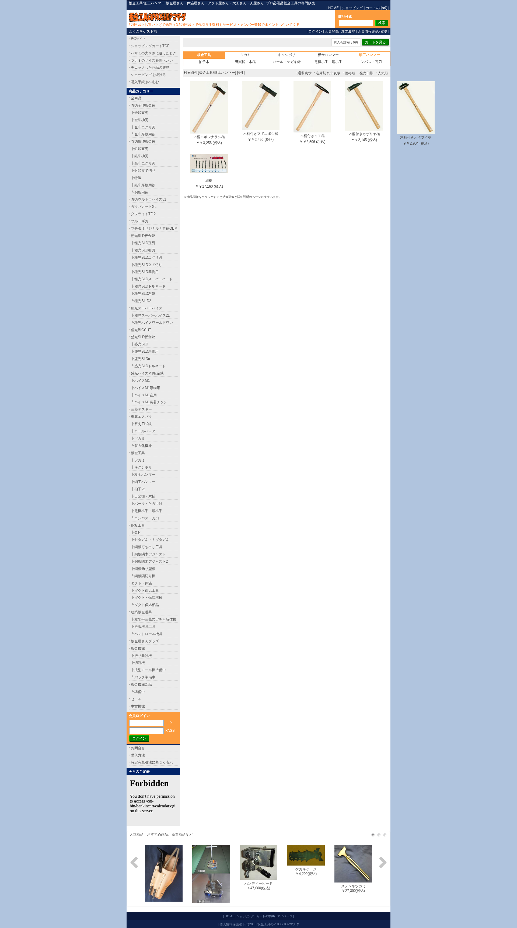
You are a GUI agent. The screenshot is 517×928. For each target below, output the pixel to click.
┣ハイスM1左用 (144, 395)
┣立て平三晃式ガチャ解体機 (153, 619)
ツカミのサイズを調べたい (152, 60)
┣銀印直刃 (139, 149)
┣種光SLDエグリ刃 (146, 257)
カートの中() (376, 8)
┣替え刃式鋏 (141, 424)
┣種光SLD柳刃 (143, 250)
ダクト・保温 (141, 583)
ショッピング (352, 8)
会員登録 (332, 31)
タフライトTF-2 (143, 214)
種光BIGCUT (141, 330)
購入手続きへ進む (145, 82)
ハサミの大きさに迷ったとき (153, 53)
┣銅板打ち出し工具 (146, 547)
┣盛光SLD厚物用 (145, 351)
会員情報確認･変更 (372, 31)
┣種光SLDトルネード (148, 286)
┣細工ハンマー (143, 482)
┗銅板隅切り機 (143, 576)
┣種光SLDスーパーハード (152, 279)
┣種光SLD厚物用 (145, 272)
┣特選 (136, 178)
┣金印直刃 (139, 113)
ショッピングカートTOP (150, 46)
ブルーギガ (139, 221)
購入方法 (138, 755)
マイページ (284, 916)
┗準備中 (138, 692)
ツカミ (245, 55)
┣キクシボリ (141, 467)
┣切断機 (138, 663)
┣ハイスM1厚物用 (145, 388)
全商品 (136, 98)
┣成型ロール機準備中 (148, 670)
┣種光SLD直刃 (143, 243)
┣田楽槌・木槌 (143, 496)
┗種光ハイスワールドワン (152, 323)
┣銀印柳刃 (139, 156)
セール (136, 699)
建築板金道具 (141, 612)
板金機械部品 (141, 684)
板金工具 (138, 453)
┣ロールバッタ (143, 431)
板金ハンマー (328, 55)
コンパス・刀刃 (369, 62)
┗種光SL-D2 (141, 301)
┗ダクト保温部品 (145, 605)
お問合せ (138, 748)
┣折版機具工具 (143, 627)
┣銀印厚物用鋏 (143, 185)
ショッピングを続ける (148, 75)
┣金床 (136, 532)
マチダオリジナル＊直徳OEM (154, 228)
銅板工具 (138, 525)
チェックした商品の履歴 (150, 67)
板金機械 (138, 648)
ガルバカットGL (143, 207)
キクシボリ (286, 55)
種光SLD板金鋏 (143, 236)
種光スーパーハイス (146, 308)
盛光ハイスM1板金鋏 (147, 373)
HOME (333, 8)
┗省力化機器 (141, 446)
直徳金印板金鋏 (143, 105)
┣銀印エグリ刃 (143, 163)
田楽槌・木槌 (245, 62)
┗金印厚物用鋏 (143, 134)
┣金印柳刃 (139, 120)
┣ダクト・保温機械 (146, 598)
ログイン (315, 31)
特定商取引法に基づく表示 (152, 762)
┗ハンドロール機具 (146, 634)
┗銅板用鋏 (139, 192)
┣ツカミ (138, 438)
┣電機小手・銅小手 (146, 511)
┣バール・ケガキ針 (146, 504)
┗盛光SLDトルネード (148, 366)
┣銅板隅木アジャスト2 (149, 561)
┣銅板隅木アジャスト (148, 554)
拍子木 (204, 62)
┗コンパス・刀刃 (145, 518)
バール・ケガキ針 (287, 62)
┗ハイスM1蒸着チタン (149, 402)
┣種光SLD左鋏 (143, 294)
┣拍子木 (138, 489)
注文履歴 (348, 31)
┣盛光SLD (139, 344)
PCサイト (138, 39)
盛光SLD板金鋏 (143, 337)
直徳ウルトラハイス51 (148, 199)
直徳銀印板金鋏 (143, 141)
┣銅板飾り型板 (143, 569)
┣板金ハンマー (143, 474)
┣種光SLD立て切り (146, 265)
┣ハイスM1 (140, 381)
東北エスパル (141, 417)
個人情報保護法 (230, 924)
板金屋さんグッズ (145, 641)
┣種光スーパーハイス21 (150, 315)
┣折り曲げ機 (141, 656)
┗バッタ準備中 (143, 677)
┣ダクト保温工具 (145, 591)
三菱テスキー (141, 409)
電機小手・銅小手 (328, 62)
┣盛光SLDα (140, 359)
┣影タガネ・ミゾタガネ (150, 540)
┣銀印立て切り (143, 171)
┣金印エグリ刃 (143, 127)
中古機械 (138, 706)
